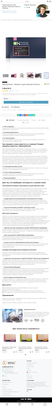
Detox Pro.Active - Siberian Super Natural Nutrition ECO (25, 348)
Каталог (4, 109)
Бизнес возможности (7, 395)
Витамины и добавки (11, 109)
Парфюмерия (30, 364)
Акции (28, 374)
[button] (25, 354)
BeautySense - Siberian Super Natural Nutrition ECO (9, 348)
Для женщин (36, 109)
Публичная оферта (7, 389)
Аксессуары (29, 376)
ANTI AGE (31, 109)
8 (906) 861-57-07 (7, 367)
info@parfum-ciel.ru (8, 369)
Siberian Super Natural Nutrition (23, 109)
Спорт (28, 368)
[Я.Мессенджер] (29, 115)
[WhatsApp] (18, 115)
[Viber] (25, 115)
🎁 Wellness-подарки (32, 372)
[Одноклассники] (27, 115)
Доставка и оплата (6, 382)
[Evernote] (34, 115)
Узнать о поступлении (27, 102)
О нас (3, 386)
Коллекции (29, 378)
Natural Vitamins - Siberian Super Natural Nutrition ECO (41, 348)
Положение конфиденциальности (10, 391)
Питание (29, 370)
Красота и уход (30, 366)
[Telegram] (23, 115)
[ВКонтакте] (20, 115)
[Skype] (32, 115)
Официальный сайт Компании (9, 11)
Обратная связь (6, 393)
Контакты (4, 388)
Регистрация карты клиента (9, 12)
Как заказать (5, 384)
